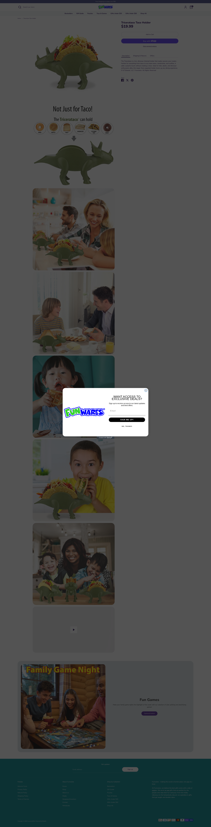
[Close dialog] (146, 390)
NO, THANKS (127, 426)
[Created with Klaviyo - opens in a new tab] (105, 437)
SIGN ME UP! (127, 420)
